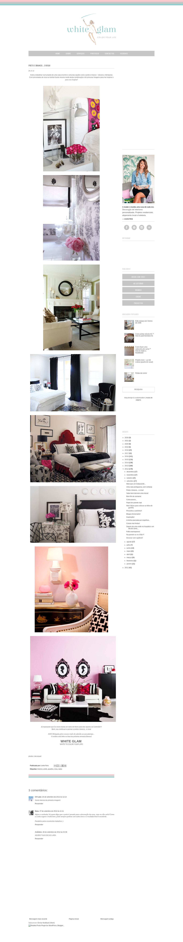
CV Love (38, 797)
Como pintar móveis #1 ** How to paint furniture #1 (144, 335)
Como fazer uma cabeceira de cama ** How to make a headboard (143, 350)
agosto (129, 542)
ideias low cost (138, 277)
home (58, 53)
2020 (127, 444)
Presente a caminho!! (134, 511)
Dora (37, 811)
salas (60, 769)
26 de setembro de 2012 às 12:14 (54, 797)
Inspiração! (130, 517)
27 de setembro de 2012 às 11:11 (52, 811)
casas (138, 296)
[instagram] (142, 227)
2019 (127, 447)
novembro (130, 475)
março (129, 557)
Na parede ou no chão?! (135, 535)
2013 (127, 466)
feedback (124, 53)
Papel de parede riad (134, 503)
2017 (127, 453)
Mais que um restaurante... (136, 484)
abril (128, 554)
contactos (109, 53)
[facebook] (127, 227)
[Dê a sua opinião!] (57, 765)
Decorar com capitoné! (134, 538)
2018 (127, 450)
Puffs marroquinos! (133, 532)
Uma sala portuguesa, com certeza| (139, 487)
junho (129, 548)
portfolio (94, 53)
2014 (127, 463)
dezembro (130, 472)
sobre (68, 53)
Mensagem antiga (107, 919)
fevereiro (130, 561)
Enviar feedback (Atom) (46, 923)
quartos (50, 769)
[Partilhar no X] (60, 765)
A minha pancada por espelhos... (138, 520)
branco (40, 769)
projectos (138, 303)
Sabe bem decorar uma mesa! (137, 493)
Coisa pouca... (131, 499)
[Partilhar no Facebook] (62, 765)
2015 (127, 460)
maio (129, 551)
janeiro (129, 564)
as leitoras (138, 283)
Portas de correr (141, 373)
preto (45, 769)
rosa (55, 769)
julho (129, 545)
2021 (127, 441)
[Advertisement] (71, 898)
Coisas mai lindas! (133, 523)
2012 (127, 469)
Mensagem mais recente (38, 919)
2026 (127, 438)
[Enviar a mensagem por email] (55, 765)
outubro (130, 478)
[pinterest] (135, 227)
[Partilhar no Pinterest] (65, 765)
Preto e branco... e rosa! (135, 490)
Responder (39, 804)
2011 (127, 568)
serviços (81, 53)
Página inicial (74, 919)
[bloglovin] (150, 227)
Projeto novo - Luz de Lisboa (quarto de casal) (144, 361)
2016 (127, 456)
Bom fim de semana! (133, 496)
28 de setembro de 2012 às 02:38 (55, 832)
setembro (130, 481)
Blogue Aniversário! (133, 514)
